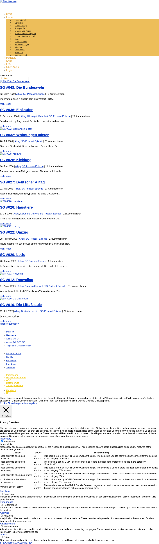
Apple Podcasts (13, 353)
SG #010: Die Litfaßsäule (21, 305)
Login (9, 70)
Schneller (19, 23)
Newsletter (11, 335)
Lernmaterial (20, 20)
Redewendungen (22, 44)
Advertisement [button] (7, 523)
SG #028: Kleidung (16, 160)
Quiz (17, 39)
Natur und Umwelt (29, 213)
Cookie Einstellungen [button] (10, 403)
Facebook (11, 364)
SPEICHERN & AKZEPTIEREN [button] (16, 542)
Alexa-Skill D (12, 338)
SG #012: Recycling (16, 280)
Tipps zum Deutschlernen (18, 345)
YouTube (10, 367)
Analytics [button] (4, 512)
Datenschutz (12, 382)
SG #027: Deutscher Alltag (22, 182)
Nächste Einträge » (9, 323)
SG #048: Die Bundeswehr (22, 87)
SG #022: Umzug (14, 232)
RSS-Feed (11, 360)
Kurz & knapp (21, 41)
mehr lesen (5, 104)
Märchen (18, 47)
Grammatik (20, 50)
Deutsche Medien (30, 311)
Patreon (10, 331)
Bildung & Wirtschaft (37, 116)
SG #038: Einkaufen (16, 110)
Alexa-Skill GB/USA (15, 342)
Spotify (9, 357)
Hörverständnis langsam (25, 33)
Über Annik (12, 67)
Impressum (12, 375)
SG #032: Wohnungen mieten (24, 135)
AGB (8, 380)
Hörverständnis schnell (25, 36)
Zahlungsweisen (14, 385)
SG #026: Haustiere (16, 207)
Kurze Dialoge (21, 26)
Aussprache (20, 28)
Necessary (9, 441)
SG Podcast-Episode (34, 94)
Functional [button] (5, 491)
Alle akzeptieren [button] (30, 403)
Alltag (19, 94)
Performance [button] (6, 502)
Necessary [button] (5, 438)
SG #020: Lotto (12, 255)
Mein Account (21, 55)
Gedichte (19, 52)
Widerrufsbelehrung (16, 377)
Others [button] (3, 534)
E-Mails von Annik (23, 31)
